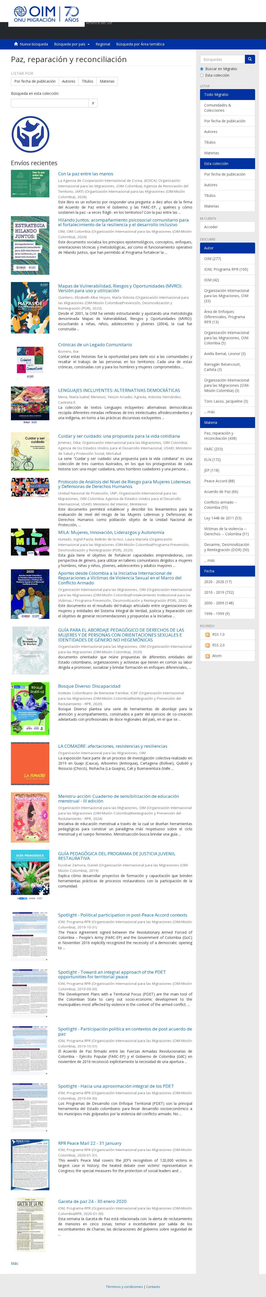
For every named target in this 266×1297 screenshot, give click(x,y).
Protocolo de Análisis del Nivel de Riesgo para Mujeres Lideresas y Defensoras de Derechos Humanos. (124, 484)
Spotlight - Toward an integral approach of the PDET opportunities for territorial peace (112, 974)
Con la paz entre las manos (85, 174)
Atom (217, 655)
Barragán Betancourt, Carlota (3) (222, 367)
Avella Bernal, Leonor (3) (225, 353)
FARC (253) (213, 448)
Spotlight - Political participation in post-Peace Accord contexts (122, 915)
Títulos (87, 81)
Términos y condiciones (124, 1287)
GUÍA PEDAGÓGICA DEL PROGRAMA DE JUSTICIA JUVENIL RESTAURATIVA (116, 856)
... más (209, 411)
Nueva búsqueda (34, 44)
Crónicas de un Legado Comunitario (95, 344)
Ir (93, 103)
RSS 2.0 (218, 645)
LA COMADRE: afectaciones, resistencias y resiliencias (112, 746)
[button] (221, 32)
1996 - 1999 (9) (217, 613)
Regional (103, 44)
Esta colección (217, 75)
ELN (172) (212, 459)
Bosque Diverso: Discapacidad (89, 686)
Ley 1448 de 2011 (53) (223, 518)
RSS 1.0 (218, 634)
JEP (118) (211, 470)
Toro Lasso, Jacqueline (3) (226, 401)
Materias (107, 81)
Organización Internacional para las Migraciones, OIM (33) (226, 295)
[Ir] (250, 59)
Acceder (211, 226)
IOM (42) (211, 279)
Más (14, 1263)
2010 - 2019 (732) (219, 592)
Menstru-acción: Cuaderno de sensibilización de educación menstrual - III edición (118, 798)
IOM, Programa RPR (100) (226, 269)
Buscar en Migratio (221, 68)
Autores (68, 81)
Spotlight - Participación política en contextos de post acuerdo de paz (125, 1031)
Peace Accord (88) (219, 480)
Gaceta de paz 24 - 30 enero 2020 (92, 1201)
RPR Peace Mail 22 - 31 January (90, 1143)
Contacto (153, 1287)
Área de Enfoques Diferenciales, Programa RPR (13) (224, 316)
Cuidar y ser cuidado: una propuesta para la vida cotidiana (119, 436)
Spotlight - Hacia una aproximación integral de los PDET (116, 1086)
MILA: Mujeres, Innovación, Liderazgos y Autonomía (111, 532)
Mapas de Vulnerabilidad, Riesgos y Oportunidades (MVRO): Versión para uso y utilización (120, 288)
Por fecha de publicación (35, 81)
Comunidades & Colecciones (217, 108)
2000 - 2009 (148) (219, 602)
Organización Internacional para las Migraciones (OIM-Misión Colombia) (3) (227, 385)
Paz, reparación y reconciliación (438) (220, 436)
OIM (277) (212, 258)
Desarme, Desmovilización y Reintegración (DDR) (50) (226, 547)
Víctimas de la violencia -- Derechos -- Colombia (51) (226, 531)
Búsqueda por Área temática (140, 44)
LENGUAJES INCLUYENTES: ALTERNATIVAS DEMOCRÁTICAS (119, 390)
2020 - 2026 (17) (218, 581)
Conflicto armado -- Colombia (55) (220, 505)
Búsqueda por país (71, 44)
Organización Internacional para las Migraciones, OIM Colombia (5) (226, 337)
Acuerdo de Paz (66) (221, 491)
